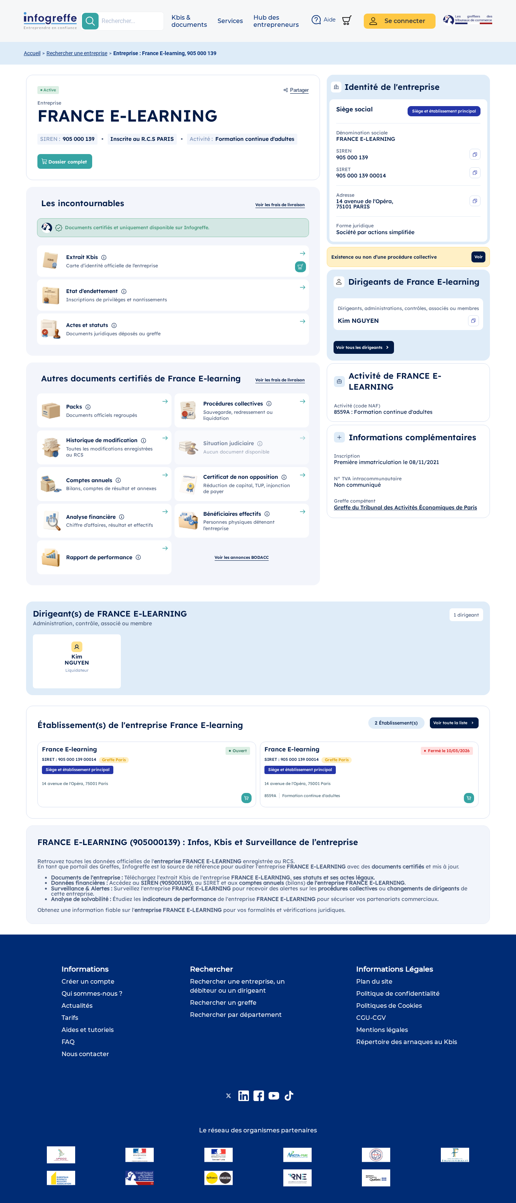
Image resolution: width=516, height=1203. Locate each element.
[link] (146, 774)
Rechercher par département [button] (236, 1014)
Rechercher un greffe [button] (223, 1002)
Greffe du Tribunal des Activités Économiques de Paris (405, 507)
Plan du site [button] (374, 981)
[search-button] (90, 21)
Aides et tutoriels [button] (88, 1029)
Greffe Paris (114, 759)
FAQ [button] (68, 1042)
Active (49, 90)
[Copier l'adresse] (475, 201)
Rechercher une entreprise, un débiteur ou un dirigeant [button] (237, 986)
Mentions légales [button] (382, 1029)
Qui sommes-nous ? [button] (92, 993)
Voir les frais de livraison (280, 204)
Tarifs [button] (70, 1017)
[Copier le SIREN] (475, 154)
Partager (299, 90)
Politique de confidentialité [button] (398, 993)
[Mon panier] (347, 20)
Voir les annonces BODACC (242, 557)
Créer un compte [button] (88, 981)
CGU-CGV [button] (371, 1017)
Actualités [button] (77, 1005)
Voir (478, 256)
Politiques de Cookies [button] (389, 1005)
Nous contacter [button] (85, 1054)
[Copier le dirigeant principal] (473, 320)
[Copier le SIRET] (475, 172)
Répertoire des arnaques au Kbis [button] (406, 1042)
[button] (189, 21)
